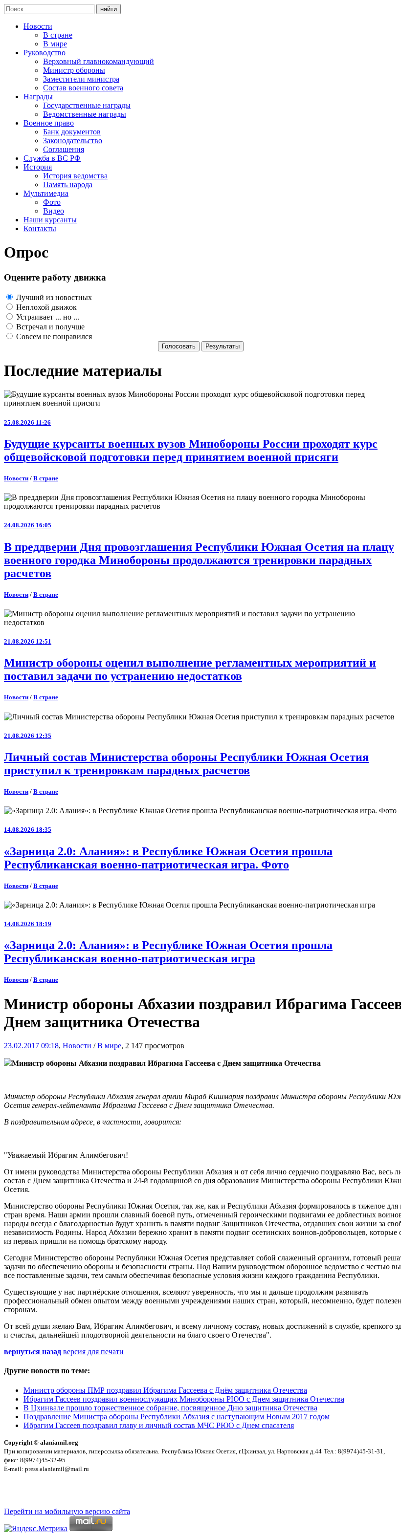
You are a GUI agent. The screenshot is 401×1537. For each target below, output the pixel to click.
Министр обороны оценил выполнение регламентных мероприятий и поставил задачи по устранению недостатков (190, 669)
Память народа (67, 184)
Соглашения (63, 149)
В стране (57, 35)
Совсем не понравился (53, 336)
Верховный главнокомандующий (98, 61)
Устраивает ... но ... (46, 317)
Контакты (39, 228)
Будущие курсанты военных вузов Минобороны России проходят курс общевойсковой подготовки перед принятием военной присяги (191, 450)
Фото (52, 202)
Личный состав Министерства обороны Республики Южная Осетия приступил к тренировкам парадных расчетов (186, 764)
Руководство (44, 52)
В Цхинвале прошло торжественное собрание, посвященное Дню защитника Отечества (170, 1408)
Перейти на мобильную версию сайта (67, 1511)
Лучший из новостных (53, 297)
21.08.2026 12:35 (27, 735)
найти (108, 9)
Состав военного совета (83, 88)
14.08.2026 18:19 (27, 924)
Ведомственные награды (84, 114)
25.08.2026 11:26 (27, 422)
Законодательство (72, 140)
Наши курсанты (50, 220)
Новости (37, 26)
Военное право (48, 123)
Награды (38, 96)
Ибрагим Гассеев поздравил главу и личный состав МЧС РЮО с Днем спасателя (158, 1425)
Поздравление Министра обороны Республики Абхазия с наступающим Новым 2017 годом (176, 1416)
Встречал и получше (49, 327)
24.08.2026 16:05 (27, 525)
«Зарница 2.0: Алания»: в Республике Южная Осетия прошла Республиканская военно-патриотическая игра (168, 952)
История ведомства (75, 176)
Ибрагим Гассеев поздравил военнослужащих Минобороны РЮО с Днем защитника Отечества (183, 1399)
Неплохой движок (45, 307)
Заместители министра (81, 79)
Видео (53, 211)
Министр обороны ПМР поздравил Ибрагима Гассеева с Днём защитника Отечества (165, 1390)
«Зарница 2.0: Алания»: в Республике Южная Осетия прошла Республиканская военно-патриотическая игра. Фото (168, 858)
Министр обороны (74, 70)
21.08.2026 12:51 (27, 641)
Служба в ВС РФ (52, 158)
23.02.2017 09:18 (31, 1045)
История (37, 167)
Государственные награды (87, 105)
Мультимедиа (45, 193)
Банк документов (72, 132)
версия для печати (93, 1351)
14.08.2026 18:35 (27, 829)
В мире (55, 44)
